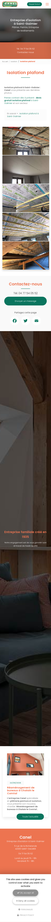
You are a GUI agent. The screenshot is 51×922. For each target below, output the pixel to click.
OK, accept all (26, 892)
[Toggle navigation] (47, 4)
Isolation (14, 61)
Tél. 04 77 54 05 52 (26, 48)
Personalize (27, 909)
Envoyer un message (25, 301)
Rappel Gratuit (34, 4)
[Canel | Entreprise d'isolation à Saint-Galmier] (9, 4)
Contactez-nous (25, 52)
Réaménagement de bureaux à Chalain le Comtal (20, 790)
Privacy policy (26, 915)
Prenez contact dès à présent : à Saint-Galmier (22, 100)
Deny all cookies (26, 900)
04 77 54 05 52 (28, 293)
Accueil (5, 61)
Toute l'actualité (30, 816)
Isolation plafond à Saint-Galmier (23, 115)
